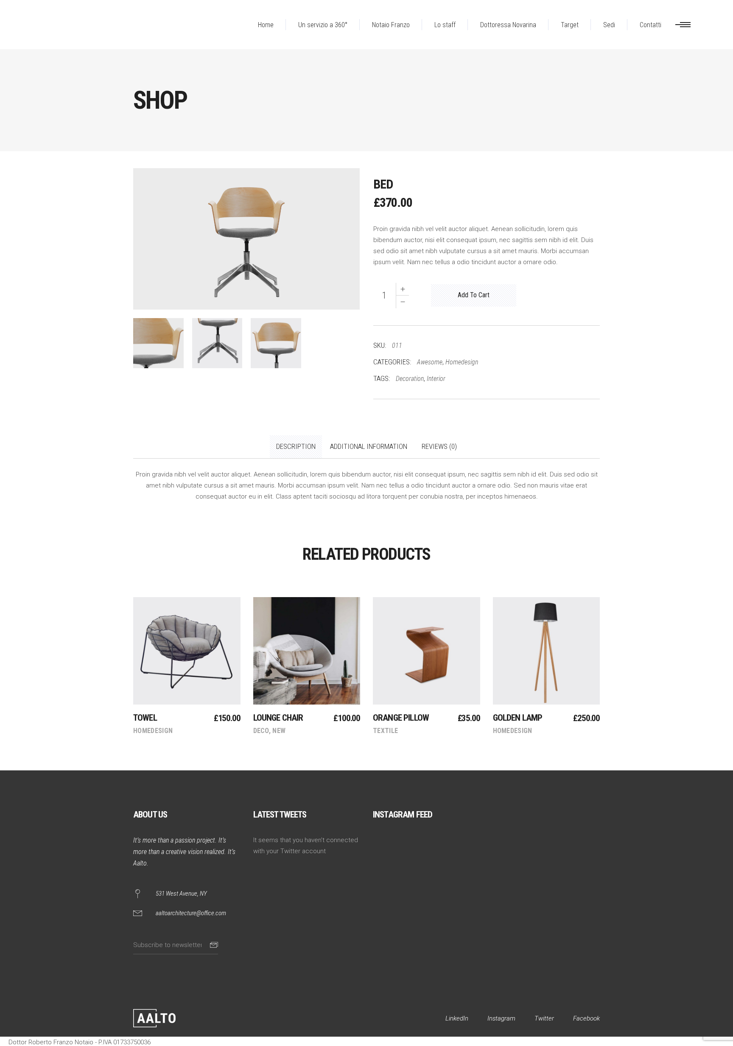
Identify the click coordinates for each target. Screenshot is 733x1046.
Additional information (368, 446)
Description (296, 446)
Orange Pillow (401, 718)
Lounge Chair (278, 718)
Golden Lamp (518, 718)
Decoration (410, 379)
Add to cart (474, 295)
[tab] (296, 446)
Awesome (429, 362)
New (278, 731)
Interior (436, 379)
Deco (261, 731)
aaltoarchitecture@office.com (191, 913)
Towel (145, 718)
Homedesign (461, 362)
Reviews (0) (439, 446)
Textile (385, 731)
